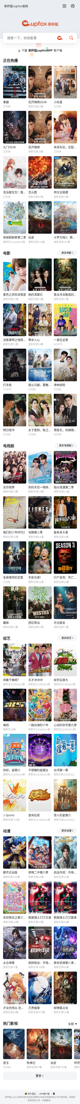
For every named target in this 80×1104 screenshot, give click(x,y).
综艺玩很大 (61, 680)
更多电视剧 (65, 445)
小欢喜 (58, 102)
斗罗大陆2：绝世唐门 (65, 237)
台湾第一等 (61, 770)
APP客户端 (44, 1094)
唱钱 (6, 725)
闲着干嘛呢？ (11, 680)
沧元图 (32, 192)
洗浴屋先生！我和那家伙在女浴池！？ (14, 192)
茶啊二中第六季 (38, 872)
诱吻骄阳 (59, 385)
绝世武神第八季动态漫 (65, 962)
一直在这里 (61, 339)
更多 (38, 1075)
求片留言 (32, 1094)
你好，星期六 (11, 770)
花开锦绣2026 (37, 102)
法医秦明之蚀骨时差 (14, 339)
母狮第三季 (35, 532)
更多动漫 (66, 830)
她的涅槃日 (35, 294)
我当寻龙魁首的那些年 (65, 294)
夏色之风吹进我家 (14, 294)
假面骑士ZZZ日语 (39, 917)
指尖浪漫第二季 (64, 487)
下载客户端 (42, 50)
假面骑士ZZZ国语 (65, 917)
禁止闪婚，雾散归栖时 (39, 385)
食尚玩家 (34, 815)
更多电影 (66, 252)
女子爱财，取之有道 (39, 430)
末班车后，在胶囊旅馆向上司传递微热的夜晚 (65, 147)
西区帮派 (34, 622)
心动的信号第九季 (65, 725)
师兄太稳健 (61, 192)
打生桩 (7, 385)
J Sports (8, 815)
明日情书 (9, 430)
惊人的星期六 (62, 815)
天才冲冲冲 (35, 680)
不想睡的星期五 (38, 770)
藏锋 (6, 622)
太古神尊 (9, 962)
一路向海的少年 (38, 725)
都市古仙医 (10, 872)
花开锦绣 (34, 147)
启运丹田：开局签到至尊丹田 (65, 872)
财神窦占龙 (61, 1008)
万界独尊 (34, 1008)
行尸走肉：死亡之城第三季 (65, 577)
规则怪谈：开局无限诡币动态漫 (39, 962)
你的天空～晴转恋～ (39, 487)
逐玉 (6, 1062)
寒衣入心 (34, 339)
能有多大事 (61, 532)
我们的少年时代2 (14, 532)
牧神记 (31, 1062)
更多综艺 (66, 638)
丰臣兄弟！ (35, 577)
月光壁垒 (59, 622)
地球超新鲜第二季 (14, 237)
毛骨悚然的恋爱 (13, 577)
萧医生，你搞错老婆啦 (65, 430)
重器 (6, 102)
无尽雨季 (9, 487)
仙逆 (31, 237)
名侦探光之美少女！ (14, 917)
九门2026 (9, 147)
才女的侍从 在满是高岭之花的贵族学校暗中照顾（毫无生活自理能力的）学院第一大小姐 (14, 1008)
